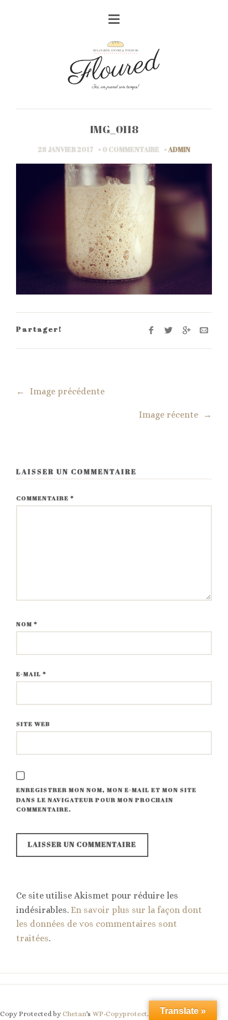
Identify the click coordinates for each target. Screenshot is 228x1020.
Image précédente (60, 391)
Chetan (74, 1013)
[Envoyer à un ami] (204, 330)
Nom (27, 624)
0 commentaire (130, 149)
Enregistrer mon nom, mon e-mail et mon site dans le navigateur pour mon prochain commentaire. (106, 799)
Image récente (175, 414)
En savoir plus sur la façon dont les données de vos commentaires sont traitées (109, 924)
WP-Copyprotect (119, 1013)
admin (179, 149)
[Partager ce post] (169, 330)
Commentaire (45, 498)
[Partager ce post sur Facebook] (151, 330)
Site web (33, 723)
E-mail (31, 673)
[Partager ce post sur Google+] (186, 330)
